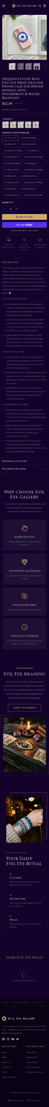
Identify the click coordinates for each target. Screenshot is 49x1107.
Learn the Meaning (24, 707)
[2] (13, 125)
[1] (5, 125)
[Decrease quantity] (4, 209)
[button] (44, 5)
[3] (21, 125)
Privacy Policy (31, 1062)
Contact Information (34, 1072)
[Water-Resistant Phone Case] (36, 66)
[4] (28, 125)
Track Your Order (9, 1077)
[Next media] (44, 66)
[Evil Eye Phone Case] (20, 66)
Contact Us (6, 1067)
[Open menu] (3, 5)
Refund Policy (31, 1052)
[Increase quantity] (16, 209)
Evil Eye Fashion (21, 1002)
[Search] (40, 5)
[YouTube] (12, 1039)
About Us (6, 1062)
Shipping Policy (32, 1057)
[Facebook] (3, 1039)
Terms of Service (32, 1067)
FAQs (4, 1072)
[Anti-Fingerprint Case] (12, 66)
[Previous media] (4, 66)
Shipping (5, 109)
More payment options (24, 231)
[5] (36, 125)
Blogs (4, 1057)
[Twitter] (17, 1039)
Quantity (7, 202)
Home (5, 1002)
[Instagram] (8, 1039)
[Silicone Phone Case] (28, 66)
